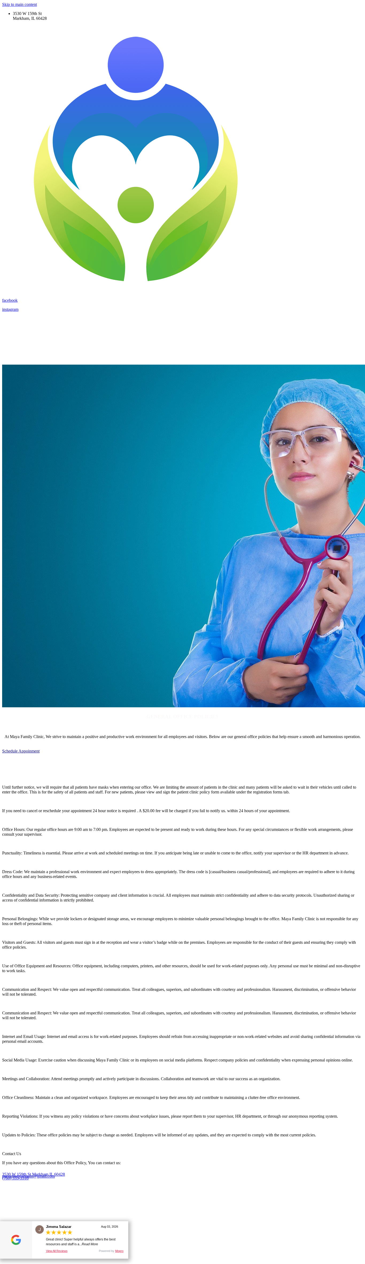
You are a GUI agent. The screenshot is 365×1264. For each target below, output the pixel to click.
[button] (21, 751)
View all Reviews (57, 1250)
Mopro (119, 1250)
